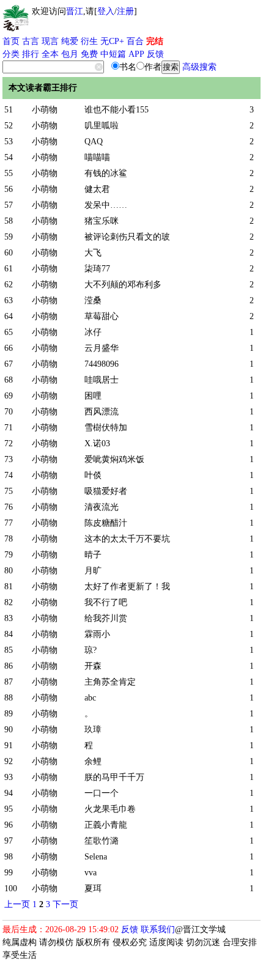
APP (136, 54)
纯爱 (69, 41)
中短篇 (113, 54)
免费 (89, 54)
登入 (105, 11)
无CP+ (112, 41)
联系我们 (158, 929)
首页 (11, 41)
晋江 (74, 11)
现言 (50, 41)
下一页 (65, 904)
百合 (135, 41)
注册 (125, 11)
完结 (154, 41)
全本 (50, 54)
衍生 (89, 41)
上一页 (17, 904)
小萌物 (44, 109)
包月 (69, 54)
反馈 (155, 54)
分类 (11, 54)
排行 (30, 54)
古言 (30, 41)
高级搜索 (199, 67)
